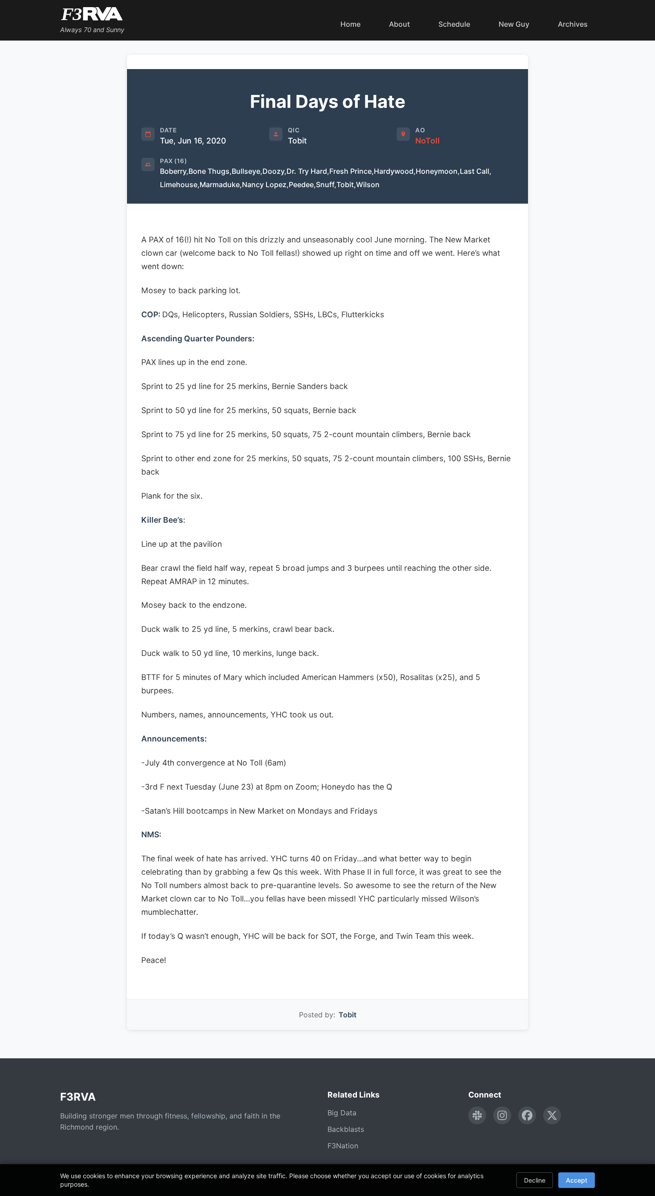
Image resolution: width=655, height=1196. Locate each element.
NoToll (427, 140)
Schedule (454, 24)
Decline (534, 1180)
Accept (576, 1180)
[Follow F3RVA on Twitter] (552, 1115)
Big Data (342, 1112)
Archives (573, 24)
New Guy (514, 24)
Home (350, 24)
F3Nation (343, 1145)
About (399, 24)
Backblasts (346, 1129)
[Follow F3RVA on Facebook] (527, 1115)
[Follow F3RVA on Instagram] (502, 1115)
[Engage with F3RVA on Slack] (477, 1115)
